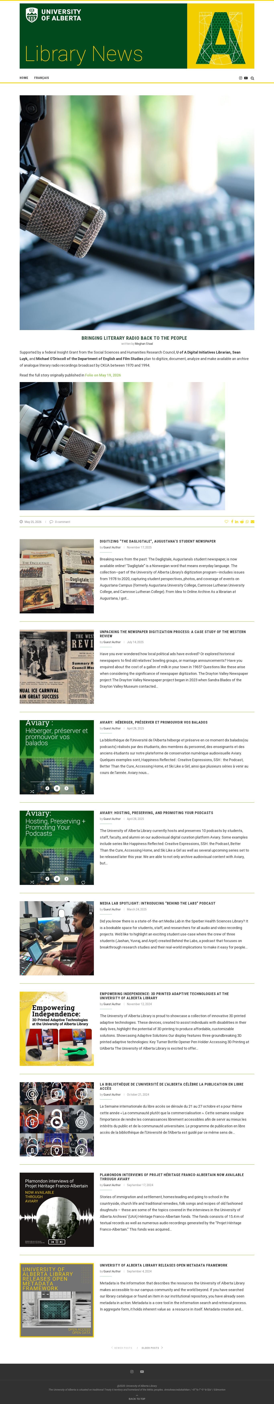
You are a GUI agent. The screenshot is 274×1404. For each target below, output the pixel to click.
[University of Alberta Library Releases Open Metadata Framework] (57, 1300)
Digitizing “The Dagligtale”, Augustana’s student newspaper (158, 541)
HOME (24, 78)
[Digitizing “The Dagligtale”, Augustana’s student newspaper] (57, 576)
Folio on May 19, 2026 (103, 375)
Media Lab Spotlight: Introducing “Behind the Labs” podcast (158, 903)
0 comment (62, 522)
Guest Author (112, 547)
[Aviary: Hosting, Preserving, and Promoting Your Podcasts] (57, 848)
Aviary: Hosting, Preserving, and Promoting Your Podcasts (156, 813)
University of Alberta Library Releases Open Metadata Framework (163, 1265)
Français (41, 78)
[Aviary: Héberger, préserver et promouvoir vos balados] (57, 757)
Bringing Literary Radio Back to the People (134, 338)
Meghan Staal (144, 343)
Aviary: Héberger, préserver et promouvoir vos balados (154, 722)
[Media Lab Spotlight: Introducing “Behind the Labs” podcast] (57, 938)
